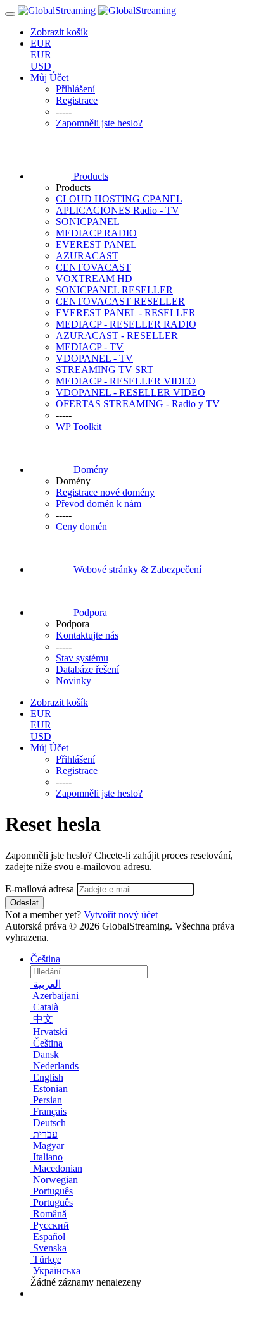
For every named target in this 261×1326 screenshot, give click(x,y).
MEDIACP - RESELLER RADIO (126, 324)
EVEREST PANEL (96, 244)
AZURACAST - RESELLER (117, 335)
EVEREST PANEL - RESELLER (126, 312)
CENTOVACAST (93, 267)
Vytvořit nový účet (121, 914)
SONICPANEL (88, 221)
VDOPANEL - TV (94, 358)
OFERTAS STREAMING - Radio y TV (138, 403)
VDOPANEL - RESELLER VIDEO (130, 392)
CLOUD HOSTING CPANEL (119, 198)
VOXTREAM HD (94, 278)
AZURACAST (87, 255)
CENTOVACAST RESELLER (120, 301)
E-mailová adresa (39, 888)
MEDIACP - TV (90, 346)
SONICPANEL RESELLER (114, 290)
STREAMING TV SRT (104, 369)
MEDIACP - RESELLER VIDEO (126, 381)
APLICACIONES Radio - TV (117, 210)
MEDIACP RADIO (96, 233)
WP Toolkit (78, 426)
